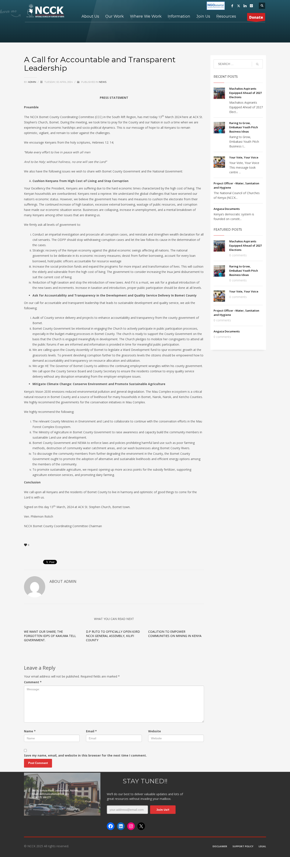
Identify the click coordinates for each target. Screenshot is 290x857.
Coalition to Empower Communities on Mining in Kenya (174, 634)
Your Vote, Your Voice (243, 157)
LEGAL (262, 846)
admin (32, 81)
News (102, 81)
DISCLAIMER (220, 846)
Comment (33, 682)
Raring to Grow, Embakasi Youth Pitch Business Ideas (243, 127)
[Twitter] (238, 6)
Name (30, 731)
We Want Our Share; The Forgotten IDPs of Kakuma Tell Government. (50, 636)
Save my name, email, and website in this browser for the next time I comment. (85, 755)
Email (91, 731)
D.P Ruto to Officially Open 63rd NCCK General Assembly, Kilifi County (113, 636)
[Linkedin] (245, 6)
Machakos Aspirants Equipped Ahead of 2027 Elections (245, 93)
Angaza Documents (227, 209)
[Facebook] (232, 6)
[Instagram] (251, 6)
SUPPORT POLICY (242, 846)
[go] (257, 64)
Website (154, 731)
